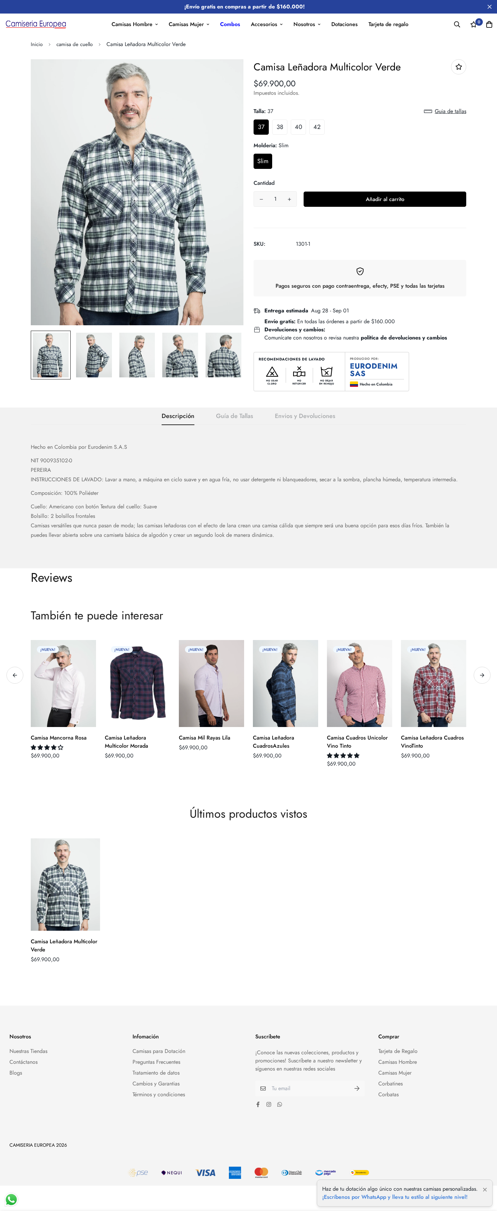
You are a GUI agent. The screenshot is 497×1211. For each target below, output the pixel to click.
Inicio (37, 44)
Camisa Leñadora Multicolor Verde (64, 945)
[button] (48, 747)
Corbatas (388, 1094)
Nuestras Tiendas (28, 1051)
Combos (230, 24)
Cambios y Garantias (156, 1083)
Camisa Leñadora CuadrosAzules (273, 742)
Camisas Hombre (132, 24)
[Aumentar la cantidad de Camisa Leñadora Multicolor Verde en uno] (289, 199)
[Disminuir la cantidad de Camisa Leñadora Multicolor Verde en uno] (261, 199)
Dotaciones (344, 24)
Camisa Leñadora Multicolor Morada (126, 742)
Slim (262, 161)
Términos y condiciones (159, 1094)
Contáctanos (23, 1062)
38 (280, 127)
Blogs (15, 1073)
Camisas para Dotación (159, 1051)
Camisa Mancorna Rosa (59, 738)
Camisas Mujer (186, 24)
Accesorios (264, 24)
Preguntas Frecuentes (156, 1062)
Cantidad (264, 183)
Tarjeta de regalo (388, 24)
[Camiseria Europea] (35, 24)
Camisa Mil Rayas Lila (204, 738)
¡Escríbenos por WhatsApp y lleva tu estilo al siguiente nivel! (395, 1197)
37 (261, 127)
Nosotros (304, 24)
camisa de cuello (74, 44)
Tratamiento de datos (156, 1073)
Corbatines (390, 1083)
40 (298, 127)
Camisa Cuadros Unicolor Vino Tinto (357, 742)
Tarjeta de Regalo (398, 1051)
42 (317, 127)
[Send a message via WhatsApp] (11, 1200)
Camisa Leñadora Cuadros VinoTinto (432, 742)
